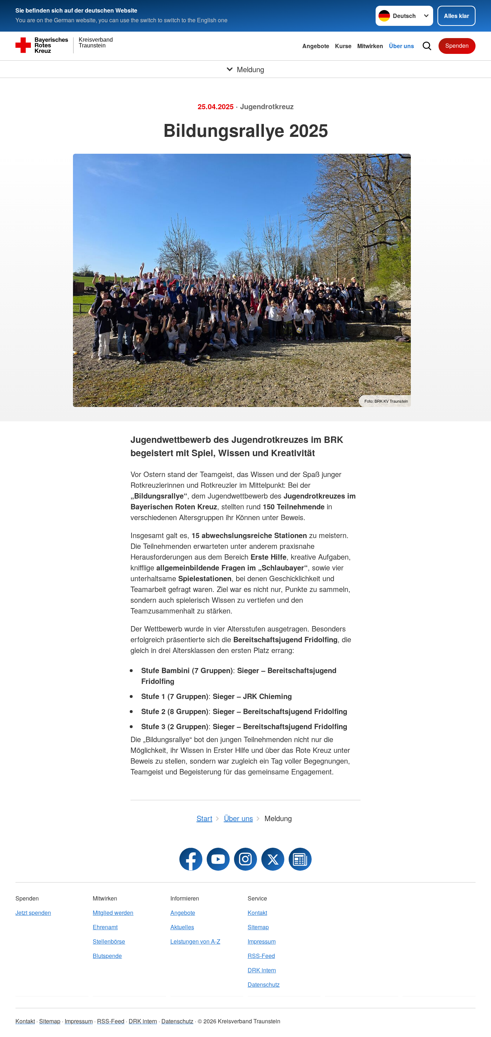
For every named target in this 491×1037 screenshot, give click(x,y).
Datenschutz (264, 984)
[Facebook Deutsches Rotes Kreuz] (190, 859)
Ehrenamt (105, 927)
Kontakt (257, 912)
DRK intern (262, 970)
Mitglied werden (113, 912)
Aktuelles (182, 927)
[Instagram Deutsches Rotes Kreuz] (245, 859)
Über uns (401, 46)
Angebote (315, 46)
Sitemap (258, 927)
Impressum (262, 941)
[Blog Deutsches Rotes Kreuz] (300, 859)
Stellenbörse (109, 941)
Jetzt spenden (33, 912)
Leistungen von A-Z (195, 941)
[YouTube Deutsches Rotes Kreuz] (218, 859)
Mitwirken (370, 46)
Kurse (343, 46)
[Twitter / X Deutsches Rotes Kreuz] (272, 859)
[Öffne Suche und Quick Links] (427, 46)
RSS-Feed (261, 956)
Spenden (457, 45)
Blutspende (107, 956)
